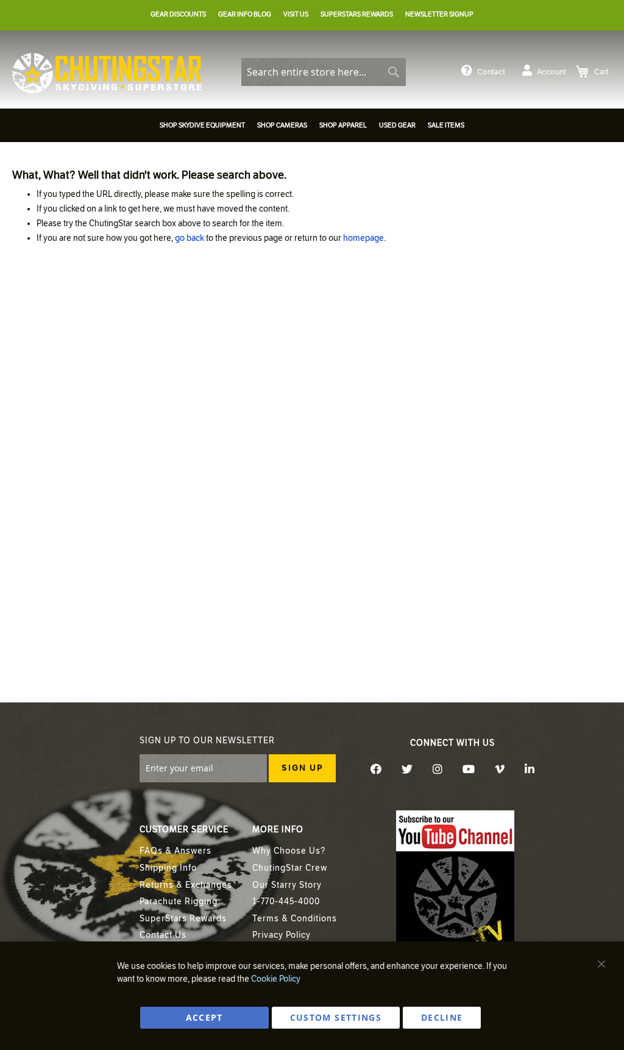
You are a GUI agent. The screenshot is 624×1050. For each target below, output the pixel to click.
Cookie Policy (275, 979)
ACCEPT (204, 1017)
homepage (363, 238)
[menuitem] (202, 125)
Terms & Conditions (294, 918)
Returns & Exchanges (186, 885)
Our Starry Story (287, 885)
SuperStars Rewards (183, 918)
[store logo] (107, 73)
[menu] (312, 127)
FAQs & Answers (175, 851)
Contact (491, 72)
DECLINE (442, 1017)
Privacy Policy (281, 935)
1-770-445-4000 (286, 901)
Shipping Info (168, 868)
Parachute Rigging (179, 901)
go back (189, 238)
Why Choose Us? (288, 851)
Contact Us (163, 935)
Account (551, 72)
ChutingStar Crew (289, 868)
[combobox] (323, 72)
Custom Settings (335, 1017)
